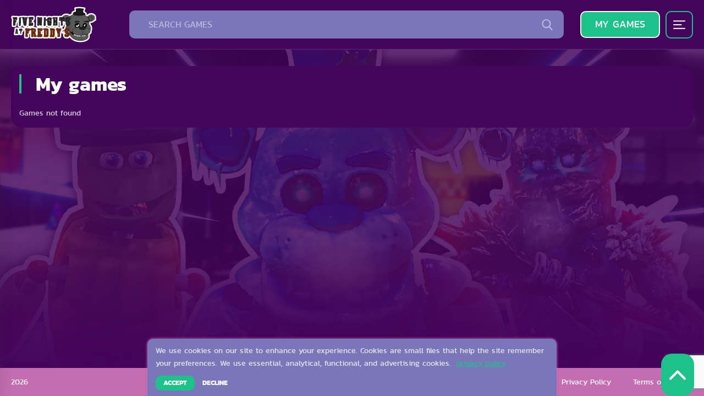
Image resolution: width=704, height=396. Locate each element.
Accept (175, 383)
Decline (215, 383)
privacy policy (481, 363)
